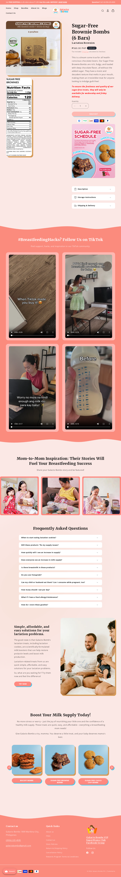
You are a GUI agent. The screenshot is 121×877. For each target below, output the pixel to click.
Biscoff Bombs (26, 780)
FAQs (48, 836)
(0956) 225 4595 (13, 840)
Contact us (50, 840)
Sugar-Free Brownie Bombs (60, 781)
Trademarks (111, 871)
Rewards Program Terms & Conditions (62, 857)
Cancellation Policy (54, 852)
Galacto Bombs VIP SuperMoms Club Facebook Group (97, 840)
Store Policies (52, 844)
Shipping (85, 52)
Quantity (75, 101)
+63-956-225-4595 (109, 2)
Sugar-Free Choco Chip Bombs (93, 781)
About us (50, 832)
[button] (102, 10)
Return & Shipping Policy (56, 848)
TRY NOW (23, 684)
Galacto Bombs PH (99, 871)
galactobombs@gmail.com (18, 845)
